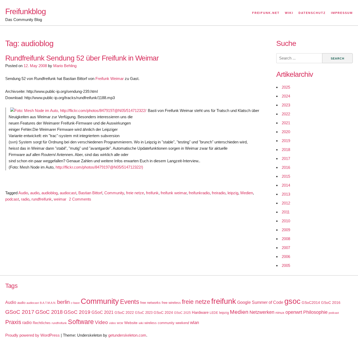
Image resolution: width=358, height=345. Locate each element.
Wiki (289, 12)
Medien (246, 193)
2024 (286, 96)
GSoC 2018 (49, 312)
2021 (286, 123)
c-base (75, 302)
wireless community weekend (166, 323)
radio (25, 199)
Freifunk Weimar (109, 78)
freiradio (218, 193)
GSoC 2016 (330, 302)
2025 (286, 87)
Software (81, 321)
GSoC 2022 (124, 312)
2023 (286, 105)
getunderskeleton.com (127, 335)
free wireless (171, 303)
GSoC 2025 (182, 313)
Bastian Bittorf (90, 193)
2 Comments (80, 199)
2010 (286, 221)
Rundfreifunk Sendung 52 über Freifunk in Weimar (82, 58)
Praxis (13, 322)
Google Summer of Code (260, 302)
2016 (286, 167)
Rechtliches (42, 323)
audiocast (68, 193)
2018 (286, 149)
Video (101, 322)
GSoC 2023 (144, 313)
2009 (286, 230)
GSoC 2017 (19, 312)
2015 (286, 176)
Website (131, 323)
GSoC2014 (311, 302)
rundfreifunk (41, 199)
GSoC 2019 (77, 312)
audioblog (49, 193)
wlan (194, 322)
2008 (286, 238)
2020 (286, 132)
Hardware (200, 312)
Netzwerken (261, 312)
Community (114, 193)
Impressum (342, 12)
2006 (286, 256)
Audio (23, 193)
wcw (120, 323)
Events (129, 301)
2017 (286, 158)
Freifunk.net (266, 12)
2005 (286, 265)
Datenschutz (312, 12)
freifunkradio (199, 193)
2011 (286, 212)
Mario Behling (65, 65)
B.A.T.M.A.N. (48, 302)
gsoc (292, 301)
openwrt (293, 312)
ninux (279, 312)
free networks (150, 303)
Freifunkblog (25, 11)
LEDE (214, 313)
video (112, 323)
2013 (286, 194)
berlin (63, 302)
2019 (286, 140)
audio (34, 193)
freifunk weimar (174, 193)
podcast (12, 199)
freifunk (152, 193)
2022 (286, 114)
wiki (141, 323)
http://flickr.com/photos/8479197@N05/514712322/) (99, 167)
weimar (60, 199)
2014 (286, 185)
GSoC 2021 (102, 312)
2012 (286, 203)
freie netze (135, 193)
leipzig (232, 193)
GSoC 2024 (163, 312)
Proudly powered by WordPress (32, 335)
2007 (286, 247)
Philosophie (315, 312)
